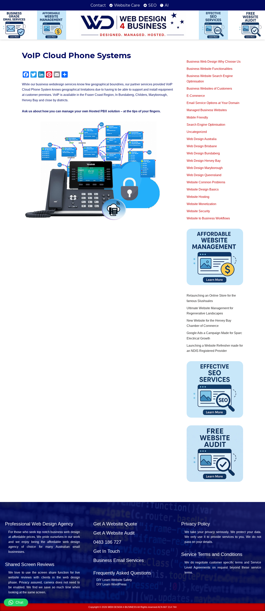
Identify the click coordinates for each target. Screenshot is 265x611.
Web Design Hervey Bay (204, 160)
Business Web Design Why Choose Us (214, 61)
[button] (16, 602)
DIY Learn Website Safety (114, 580)
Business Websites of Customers (209, 88)
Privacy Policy (195, 523)
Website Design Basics (203, 189)
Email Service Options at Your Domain (213, 103)
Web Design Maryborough (205, 168)
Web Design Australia (202, 139)
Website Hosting (198, 196)
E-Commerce (196, 95)
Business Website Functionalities (209, 68)
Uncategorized (197, 131)
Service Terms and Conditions (211, 554)
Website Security (198, 211)
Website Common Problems (206, 182)
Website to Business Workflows (208, 218)
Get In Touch (106, 551)
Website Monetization (201, 204)
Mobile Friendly (197, 117)
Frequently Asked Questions (122, 573)
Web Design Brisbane (202, 146)
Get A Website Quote (115, 523)
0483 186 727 (107, 542)
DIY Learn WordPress (111, 584)
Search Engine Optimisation (206, 124)
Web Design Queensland (204, 175)
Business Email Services (118, 560)
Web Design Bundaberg (203, 153)
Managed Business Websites (207, 110)
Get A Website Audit (114, 533)
